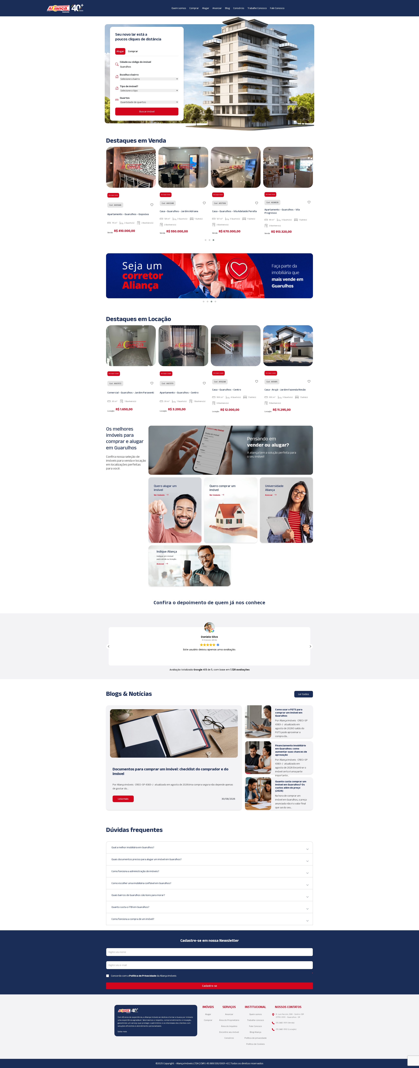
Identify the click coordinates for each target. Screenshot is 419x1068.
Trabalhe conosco (255, 1020)
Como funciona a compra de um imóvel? (132, 919)
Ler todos (303, 694)
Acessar (269, 495)
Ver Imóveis (159, 495)
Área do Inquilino (229, 1026)
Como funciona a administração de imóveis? (135, 871)
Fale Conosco (277, 8)
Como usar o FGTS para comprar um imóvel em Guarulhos (288, 712)
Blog (227, 8)
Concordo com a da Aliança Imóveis (143, 975)
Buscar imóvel (147, 111)
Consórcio (238, 8)
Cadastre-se (209, 985)
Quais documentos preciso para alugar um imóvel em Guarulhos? (146, 859)
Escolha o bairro (129, 74)
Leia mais (123, 798)
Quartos (125, 97)
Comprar (194, 8)
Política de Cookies (255, 1044)
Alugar (205, 8)
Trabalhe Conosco (257, 8)
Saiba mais (122, 1031)
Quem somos (179, 8)
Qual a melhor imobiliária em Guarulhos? (132, 847)
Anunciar (217, 8)
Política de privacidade (256, 1038)
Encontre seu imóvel (229, 1032)
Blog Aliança (255, 1032)
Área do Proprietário (229, 1020)
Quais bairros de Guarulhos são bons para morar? (138, 895)
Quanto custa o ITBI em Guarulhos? (130, 907)
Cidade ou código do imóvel (135, 62)
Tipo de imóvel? (129, 86)
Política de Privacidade (143, 975)
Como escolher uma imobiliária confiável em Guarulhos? (141, 883)
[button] (206, 240)
